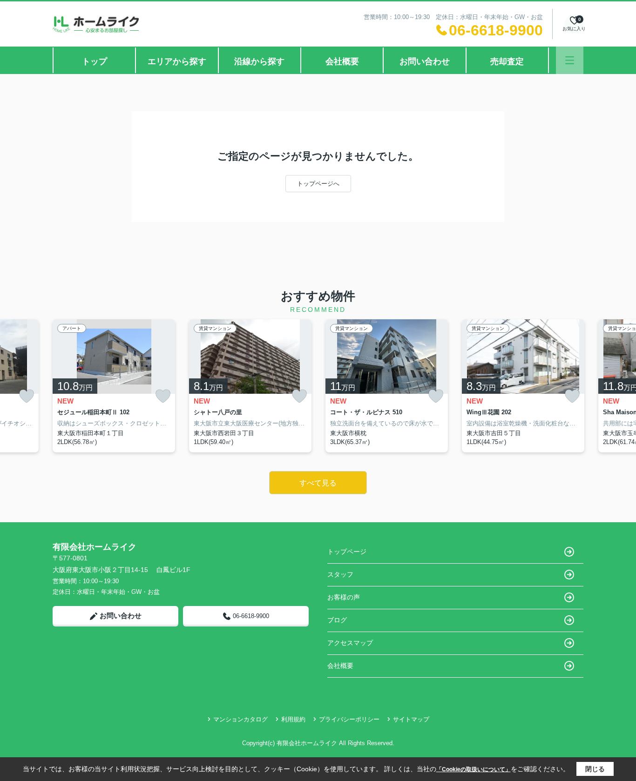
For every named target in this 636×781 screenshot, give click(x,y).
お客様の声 (343, 597)
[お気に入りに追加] (26, 396)
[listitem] (114, 385)
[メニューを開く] (570, 60)
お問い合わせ (424, 61)
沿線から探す (259, 61)
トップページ (346, 551)
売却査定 (507, 61)
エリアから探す (177, 61)
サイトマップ (411, 719)
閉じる (595, 769)
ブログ (337, 620)
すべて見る (318, 483)
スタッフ (340, 574)
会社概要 (342, 61)
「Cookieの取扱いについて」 (473, 769)
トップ (94, 61)
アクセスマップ (350, 642)
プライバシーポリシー (349, 719)
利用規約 (293, 719)
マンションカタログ (240, 719)
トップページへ (318, 183)
